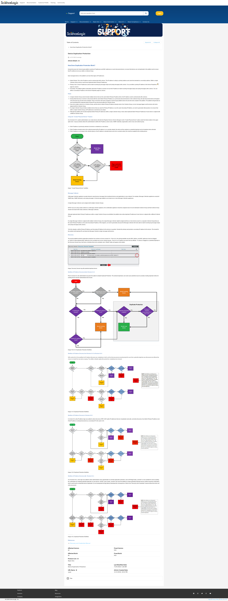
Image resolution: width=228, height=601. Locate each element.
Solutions (19, 593)
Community (61, 2)
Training (53, 2)
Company (19, 596)
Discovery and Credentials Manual (80, 543)
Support (22, 2)
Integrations (58, 596)
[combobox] (111, 13)
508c (221, 599)
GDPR (225, 599)
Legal (209, 599)
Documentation (31, 2)
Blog (56, 590)
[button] (146, 13)
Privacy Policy (215, 599)
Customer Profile (43, 2)
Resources (57, 593)
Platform (19, 590)
